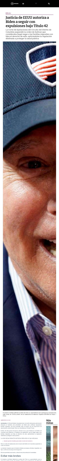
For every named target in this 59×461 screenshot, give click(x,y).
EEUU (8, 13)
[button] (23, 3)
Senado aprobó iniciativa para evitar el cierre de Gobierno (18, 441)
